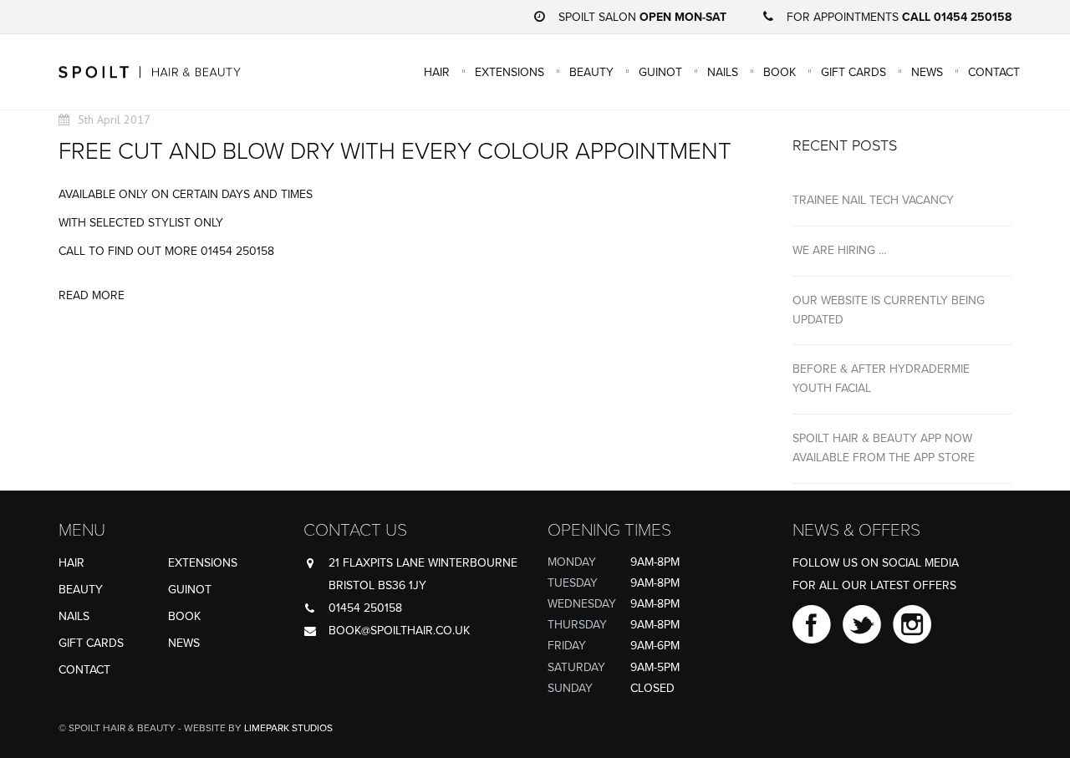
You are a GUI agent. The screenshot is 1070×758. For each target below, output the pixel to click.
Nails (722, 71)
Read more (92, 295)
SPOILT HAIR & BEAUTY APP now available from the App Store (883, 448)
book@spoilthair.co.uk (399, 630)
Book (779, 71)
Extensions (509, 71)
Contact (994, 71)
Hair (437, 71)
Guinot (660, 71)
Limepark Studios (288, 728)
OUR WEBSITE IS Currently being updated (888, 310)
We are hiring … (839, 250)
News (927, 71)
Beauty (591, 71)
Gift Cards (853, 71)
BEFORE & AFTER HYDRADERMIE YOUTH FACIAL (881, 378)
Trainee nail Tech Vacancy (873, 200)
